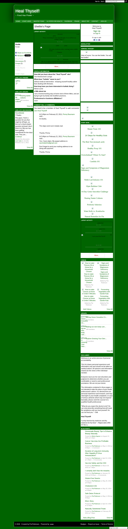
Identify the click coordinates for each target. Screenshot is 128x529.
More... (56, 66)
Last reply (18, 141)
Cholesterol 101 (91, 486)
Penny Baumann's (53, 34)
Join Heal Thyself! (40, 111)
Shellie (42, 34)
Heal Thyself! (27, 11)
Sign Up (97, 1)
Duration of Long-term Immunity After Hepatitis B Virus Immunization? (97, 453)
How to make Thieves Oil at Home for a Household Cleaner (89, 278)
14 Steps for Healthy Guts (96, 135)
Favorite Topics (74, 50)
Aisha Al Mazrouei (99, 234)
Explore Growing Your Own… (96, 338)
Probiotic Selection (94, 205)
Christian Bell (93, 223)
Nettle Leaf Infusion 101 (93, 180)
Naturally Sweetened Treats (95, 509)
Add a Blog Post (89, 518)
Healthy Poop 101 (95, 148)
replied (45, 34)
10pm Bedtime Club (94, 186)
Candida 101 (95, 161)
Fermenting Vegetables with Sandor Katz (104, 298)
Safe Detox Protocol (92, 493)
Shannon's (61, 45)
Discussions (19, 61)
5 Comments (98, 460)
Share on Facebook (24, 53)
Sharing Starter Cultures (93, 198)
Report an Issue (93, 524)
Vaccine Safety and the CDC (95, 463)
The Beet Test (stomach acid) (93, 142)
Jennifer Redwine (50, 59)
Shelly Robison (93, 249)
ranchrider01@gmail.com (48, 143)
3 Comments (102, 475)
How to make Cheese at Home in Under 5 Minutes (89, 298)
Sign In (102, 1)
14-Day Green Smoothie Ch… (96, 317)
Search (126, 1)
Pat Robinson (96, 446)
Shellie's (61, 59)
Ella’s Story (89, 501)
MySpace (20, 55)
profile (105, 223)
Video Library (65, 52)
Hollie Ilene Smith (90, 234)
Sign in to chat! (114, 527)
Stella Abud (107, 234)
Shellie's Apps (19, 74)
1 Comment (96, 448)
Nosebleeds (19, 113)
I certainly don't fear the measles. (97, 471)
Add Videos (87, 309)
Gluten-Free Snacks (92, 478)
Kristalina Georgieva (94, 229)
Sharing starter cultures (61, 35)
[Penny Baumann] (18, 82)
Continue (18, 137)
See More (63, 54)
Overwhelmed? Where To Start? (93, 155)
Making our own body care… (96, 327)
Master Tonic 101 (94, 129)
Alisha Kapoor (96, 436)
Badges (83, 524)
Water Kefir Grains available (69, 34)
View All (30, 88)
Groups (17, 63)
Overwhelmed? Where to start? (60, 50)
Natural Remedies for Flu (94, 216)
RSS (35, 68)
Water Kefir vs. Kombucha (94, 211)
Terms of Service (107, 524)
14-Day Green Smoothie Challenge (94, 192)
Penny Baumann (69, 114)
